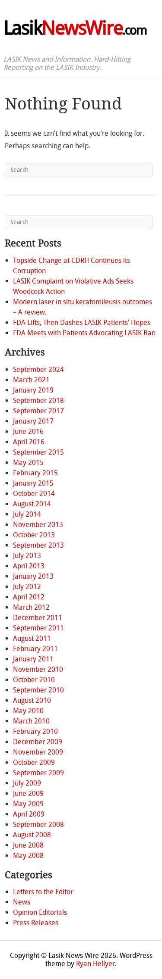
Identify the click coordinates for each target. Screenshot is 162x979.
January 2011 (33, 659)
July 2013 (27, 556)
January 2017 (33, 421)
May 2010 (28, 711)
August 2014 (32, 504)
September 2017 (38, 411)
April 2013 (28, 566)
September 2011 (38, 628)
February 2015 (35, 473)
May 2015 (28, 462)
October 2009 (34, 762)
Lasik (74, 28)
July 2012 (27, 587)
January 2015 (33, 483)
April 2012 (28, 597)
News (21, 902)
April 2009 (28, 814)
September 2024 (38, 369)
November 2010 (38, 669)
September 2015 (38, 452)
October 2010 (34, 680)
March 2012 (31, 607)
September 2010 (38, 690)
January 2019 (33, 390)
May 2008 (28, 855)
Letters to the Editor (43, 892)
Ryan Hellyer (95, 964)
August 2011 (32, 638)
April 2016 (28, 442)
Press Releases (35, 923)
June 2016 (28, 431)
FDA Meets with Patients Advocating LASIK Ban (84, 333)
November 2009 (38, 752)
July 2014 (27, 514)
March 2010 (31, 721)
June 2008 (28, 845)
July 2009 (27, 783)
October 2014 (34, 494)
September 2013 (38, 545)
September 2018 (38, 400)
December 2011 (37, 618)
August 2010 (32, 700)
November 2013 (38, 525)
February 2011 (35, 649)
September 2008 (38, 824)
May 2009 (28, 804)
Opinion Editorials (40, 912)
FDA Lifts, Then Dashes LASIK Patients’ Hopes (81, 322)
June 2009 (28, 793)
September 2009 (38, 773)
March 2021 (31, 380)
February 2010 (35, 731)
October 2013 (34, 535)
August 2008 (32, 835)
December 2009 (37, 742)
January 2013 (33, 576)
